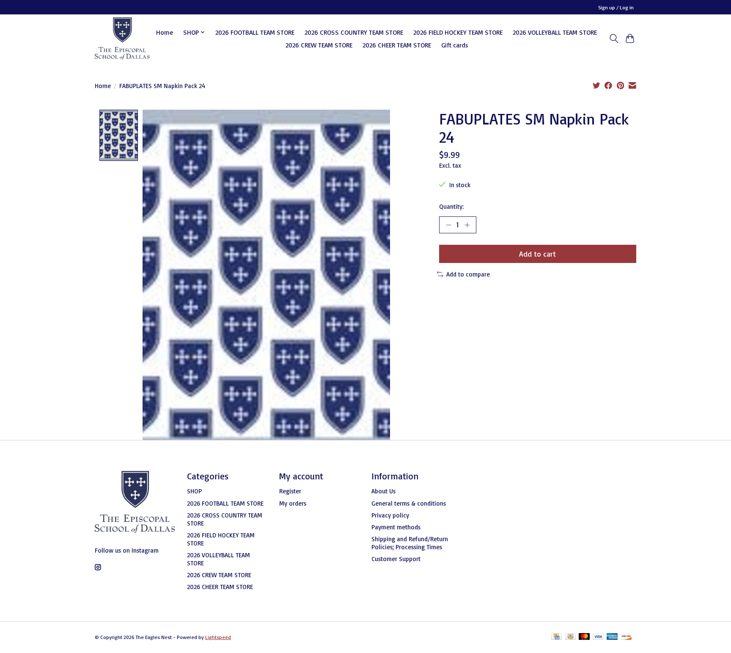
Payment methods (395, 527)
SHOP (194, 491)
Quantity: (451, 206)
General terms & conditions (408, 503)
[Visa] (598, 637)
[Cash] (570, 637)
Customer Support (395, 559)
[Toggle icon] (613, 38)
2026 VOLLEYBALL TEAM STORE (555, 32)
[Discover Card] (626, 637)
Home (164, 32)
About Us (383, 491)
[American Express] (612, 637)
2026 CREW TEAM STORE (319, 45)
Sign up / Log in (616, 7)
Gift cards (454, 45)
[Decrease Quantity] (448, 225)
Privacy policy (390, 515)
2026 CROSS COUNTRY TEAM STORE (354, 32)
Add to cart (537, 253)
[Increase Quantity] (467, 225)
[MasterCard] (584, 637)
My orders (292, 503)
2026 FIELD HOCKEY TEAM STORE (458, 32)
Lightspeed (218, 637)
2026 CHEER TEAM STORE (397, 45)
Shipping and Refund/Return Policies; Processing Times (409, 543)
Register (290, 491)
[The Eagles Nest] (122, 38)
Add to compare (468, 274)
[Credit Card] (556, 637)
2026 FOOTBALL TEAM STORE (254, 32)
